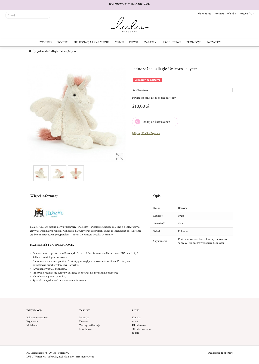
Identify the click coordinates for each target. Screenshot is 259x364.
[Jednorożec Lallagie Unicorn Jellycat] (41, 173)
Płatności (84, 317)
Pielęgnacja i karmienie (91, 42)
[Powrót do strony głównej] (30, 51)
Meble (119, 42)
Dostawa (83, 321)
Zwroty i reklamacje (89, 325)
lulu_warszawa (141, 329)
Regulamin (32, 321)
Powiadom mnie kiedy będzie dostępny (154, 98)
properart (227, 353)
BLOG (135, 333)
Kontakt (219, 13)
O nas (135, 321)
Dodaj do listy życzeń (156, 122)
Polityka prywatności (37, 317)
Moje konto (204, 13)
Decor (134, 42)
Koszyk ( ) (247, 13)
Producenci (172, 42)
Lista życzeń (85, 329)
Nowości (214, 42)
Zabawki (151, 42)
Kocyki (62, 42)
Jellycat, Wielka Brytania (146, 133)
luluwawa (139, 325)
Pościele (45, 42)
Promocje (193, 42)
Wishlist (231, 13)
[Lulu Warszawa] (129, 24)
